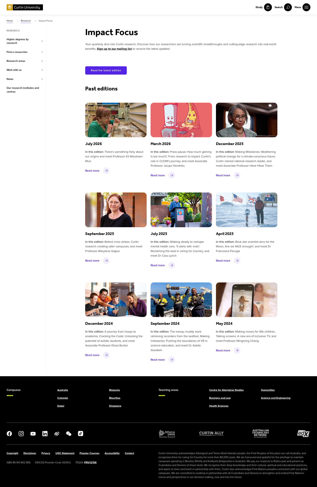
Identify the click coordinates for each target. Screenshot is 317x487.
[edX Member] (303, 433)
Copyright (12, 453)
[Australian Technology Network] (260, 433)
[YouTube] (33, 433)
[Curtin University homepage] (25, 7)
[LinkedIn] (45, 433)
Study (259, 7)
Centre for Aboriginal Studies (226, 390)
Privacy (45, 453)
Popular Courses (89, 453)
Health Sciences (219, 406)
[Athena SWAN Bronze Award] (166, 433)
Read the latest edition (106, 70)
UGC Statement (64, 453)
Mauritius (114, 398)
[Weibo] (56, 433)
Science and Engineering (275, 398)
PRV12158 (90, 462)
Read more (92, 171)
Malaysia (114, 390)
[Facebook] (9, 433)
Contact (129, 453)
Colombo (62, 398)
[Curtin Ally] (211, 433)
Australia (62, 390)
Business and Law (220, 398)
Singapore (115, 406)
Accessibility (112, 453)
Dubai (60, 406)
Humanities (268, 390)
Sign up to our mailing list (114, 49)
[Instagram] (21, 433)
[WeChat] (68, 433)
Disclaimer (29, 453)
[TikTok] (80, 433)
